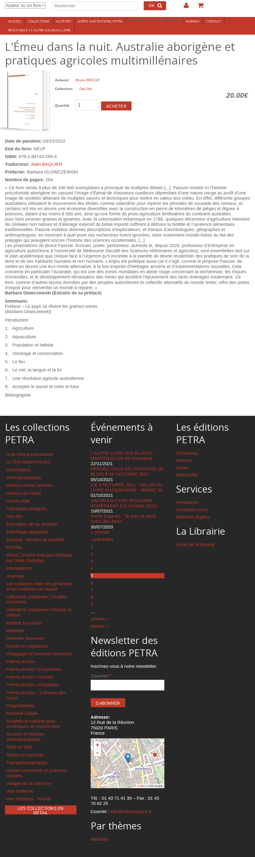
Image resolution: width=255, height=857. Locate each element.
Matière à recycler (24, 622)
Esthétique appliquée (27, 531)
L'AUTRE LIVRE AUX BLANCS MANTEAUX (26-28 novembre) (122, 456)
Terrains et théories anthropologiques (25, 737)
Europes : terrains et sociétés (35, 539)
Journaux (15, 576)
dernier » (99, 626)
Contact (213, 21)
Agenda (192, 21)
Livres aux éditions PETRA (100, 21)
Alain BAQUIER (46, 164)
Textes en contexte (25, 755)
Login (184, 7)
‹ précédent (102, 539)
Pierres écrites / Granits (29, 677)
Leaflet (141, 785)
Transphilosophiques (26, 762)
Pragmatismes (20, 705)
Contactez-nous (191, 509)
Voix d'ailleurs (19, 791)
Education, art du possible (32, 524)
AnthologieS (18, 469)
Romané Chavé (21, 713)
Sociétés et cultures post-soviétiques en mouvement (33, 724)
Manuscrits (187, 474)
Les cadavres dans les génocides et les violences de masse (39, 586)
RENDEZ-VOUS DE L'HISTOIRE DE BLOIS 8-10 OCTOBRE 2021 (127, 471)
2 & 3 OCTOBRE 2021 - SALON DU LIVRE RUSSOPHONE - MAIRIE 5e (127, 487)
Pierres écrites (20, 661)
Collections (39, 21)
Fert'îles (14, 547)
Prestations (187, 502)
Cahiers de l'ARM (23, 493)
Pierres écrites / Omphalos (32, 684)
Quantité (62, 105)
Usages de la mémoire (28, 783)
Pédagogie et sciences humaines (39, 653)
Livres (182, 467)
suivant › (99, 618)
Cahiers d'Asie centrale (29, 485)
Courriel (101, 676)
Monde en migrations (27, 646)
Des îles (85, 89)
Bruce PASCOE (87, 80)
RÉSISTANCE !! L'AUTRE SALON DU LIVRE (39, 30)
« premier (100, 532)
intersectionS (19, 568)
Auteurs (63, 21)
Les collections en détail (41, 810)
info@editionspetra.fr (130, 811)
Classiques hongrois (26, 508)
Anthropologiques (23, 477)
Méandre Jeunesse (25, 638)
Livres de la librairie (195, 544)
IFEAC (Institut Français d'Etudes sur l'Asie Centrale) (39, 558)
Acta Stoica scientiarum (29, 454)
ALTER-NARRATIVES (28, 462)
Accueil (14, 21)
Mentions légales (193, 516)
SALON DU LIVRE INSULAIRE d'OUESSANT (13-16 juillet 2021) (124, 503)
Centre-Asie (18, 501)
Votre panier (198, 7)
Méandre (15, 630)
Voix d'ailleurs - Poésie (28, 798)
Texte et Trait (19, 747)
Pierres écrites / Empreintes (33, 669)
